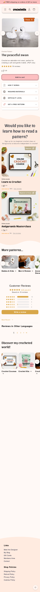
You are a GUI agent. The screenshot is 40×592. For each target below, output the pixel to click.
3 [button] (20, 333)
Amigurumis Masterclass (16, 226)
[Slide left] (3, 33)
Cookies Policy (9, 580)
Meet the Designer (11, 549)
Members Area (9, 558)
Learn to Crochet (11, 181)
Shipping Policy (9, 571)
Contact (7, 561)
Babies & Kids (8, 271)
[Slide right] (37, 33)
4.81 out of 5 (25, 290)
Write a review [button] (20, 312)
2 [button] (17, 333)
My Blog (7, 552)
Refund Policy (9, 574)
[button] (5, 9)
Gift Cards (8, 555)
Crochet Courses (9, 371)
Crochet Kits (23, 371)
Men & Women (24, 271)
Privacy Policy (9, 577)
